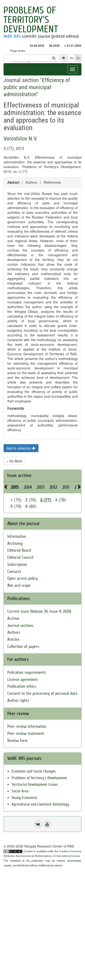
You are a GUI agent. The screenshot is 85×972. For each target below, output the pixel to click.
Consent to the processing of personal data (42, 693)
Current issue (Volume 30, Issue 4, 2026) (39, 611)
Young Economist (25, 797)
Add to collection (19, 448)
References (52, 182)
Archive (13, 618)
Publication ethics (21, 686)
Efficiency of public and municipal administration (37, 87)
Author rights (18, 700)
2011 (65, 487)
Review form (17, 740)
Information (16, 536)
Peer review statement (25, 733)
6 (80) (30, 506)
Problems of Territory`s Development (39, 778)
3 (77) (45, 500)
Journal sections (20, 625)
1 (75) (15, 499)
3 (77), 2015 (14, 148)
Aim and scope (18, 585)
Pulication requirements (26, 672)
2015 (15, 487)
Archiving (14, 543)
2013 (40, 487)
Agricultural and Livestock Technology (40, 804)
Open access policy (22, 578)
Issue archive (19, 475)
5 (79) (15, 506)
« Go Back (14, 461)
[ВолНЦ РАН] (38, 824)
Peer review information (27, 726)
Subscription (17, 564)
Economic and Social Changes (34, 771)
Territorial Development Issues (35, 784)
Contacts (14, 571)
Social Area (20, 791)
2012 (53, 487)
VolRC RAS (12, 36)
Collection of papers (23, 646)
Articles (13, 639)
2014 (28, 487)
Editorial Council (20, 557)
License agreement (22, 679)
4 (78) (60, 499)
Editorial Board (19, 550)
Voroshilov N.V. (20, 138)
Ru (72, 58)
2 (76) (30, 499)
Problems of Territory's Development (30, 20)
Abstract (13, 182)
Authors (31, 182)
